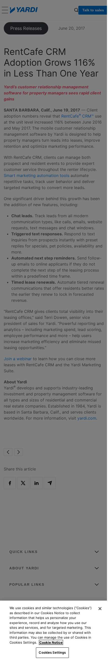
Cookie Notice (51, 642)
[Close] (99, 608)
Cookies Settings (52, 652)
